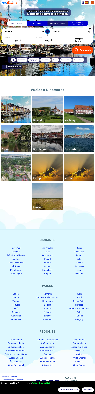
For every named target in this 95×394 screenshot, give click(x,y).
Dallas (47, 251)
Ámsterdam (47, 255)
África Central (79, 365)
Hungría (79, 316)
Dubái (79, 248)
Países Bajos (79, 301)
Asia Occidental (47, 347)
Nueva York (16, 248)
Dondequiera (16, 339)
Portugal (16, 304)
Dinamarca (47, 308)
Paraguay (79, 319)
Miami (79, 255)
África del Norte (47, 358)
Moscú (47, 262)
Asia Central (47, 365)
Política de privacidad (41, 383)
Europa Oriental (16, 358)
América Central (47, 361)
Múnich (79, 262)
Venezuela (16, 319)
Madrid (47, 259)
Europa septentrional (15, 350)
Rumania (47, 316)
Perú (16, 308)
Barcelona (79, 266)
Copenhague (16, 273)
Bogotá (47, 273)
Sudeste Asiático (16, 347)
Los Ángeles (47, 248)
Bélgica (47, 304)
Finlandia (47, 312)
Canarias (79, 361)
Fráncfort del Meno (16, 255)
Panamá (79, 273)
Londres (16, 259)
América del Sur (47, 350)
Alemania (47, 294)
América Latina (47, 343)
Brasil (79, 297)
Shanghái (16, 251)
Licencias (19, 380)
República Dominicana (79, 308)
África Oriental (79, 358)
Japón (16, 294)
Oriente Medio (79, 343)
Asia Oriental (79, 339)
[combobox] (24, 32)
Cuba (79, 312)
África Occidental (16, 365)
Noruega (79, 304)
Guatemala (47, 319)
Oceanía (47, 354)
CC (61, 150)
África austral (16, 361)
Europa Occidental (16, 343)
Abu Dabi (47, 266)
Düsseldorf (47, 270)
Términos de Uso (8, 380)
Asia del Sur (79, 350)
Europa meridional (79, 347)
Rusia (79, 294)
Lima (79, 270)
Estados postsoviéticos (16, 354)
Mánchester (15, 270)
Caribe (79, 354)
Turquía (15, 301)
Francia (16, 297)
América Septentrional (47, 339)
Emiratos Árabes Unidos (47, 297)
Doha (79, 259)
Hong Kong (79, 251)
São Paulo (15, 266)
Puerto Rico (16, 316)
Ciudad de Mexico (16, 262)
